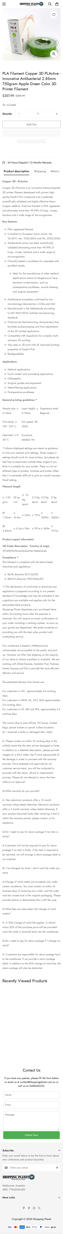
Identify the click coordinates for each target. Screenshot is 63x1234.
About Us (7, 1203)
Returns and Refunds (13, 1220)
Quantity (7, 114)
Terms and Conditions (14, 1209)
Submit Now (31, 1135)
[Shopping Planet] (31, 4)
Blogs (5, 1231)
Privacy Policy (10, 1214)
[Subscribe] (57, 1167)
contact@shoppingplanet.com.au (37, 1082)
